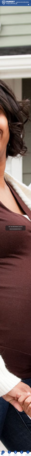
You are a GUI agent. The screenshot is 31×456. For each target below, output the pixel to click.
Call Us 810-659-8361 (22, 2)
